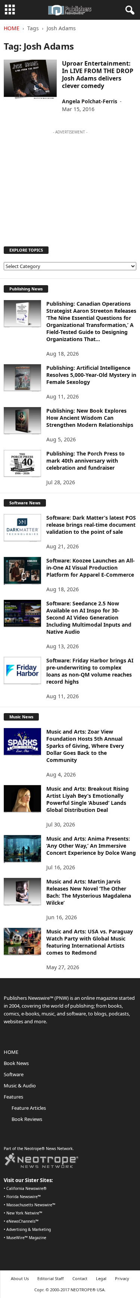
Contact (79, 1278)
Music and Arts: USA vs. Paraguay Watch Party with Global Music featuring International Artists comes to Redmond (89, 942)
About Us (20, 1278)
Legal (101, 1278)
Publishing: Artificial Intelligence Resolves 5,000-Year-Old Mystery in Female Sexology (91, 374)
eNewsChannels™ (22, 1221)
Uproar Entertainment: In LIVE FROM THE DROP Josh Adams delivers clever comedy (97, 74)
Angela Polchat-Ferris (89, 101)
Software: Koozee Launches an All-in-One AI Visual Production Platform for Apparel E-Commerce (90, 567)
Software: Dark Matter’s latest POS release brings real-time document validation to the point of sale (91, 524)
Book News (16, 1063)
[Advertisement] (70, 184)
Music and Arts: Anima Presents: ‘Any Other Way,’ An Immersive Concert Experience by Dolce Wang (91, 845)
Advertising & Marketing (28, 1229)
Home (11, 28)
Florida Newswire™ (23, 1196)
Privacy (122, 1278)
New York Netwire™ (24, 1213)
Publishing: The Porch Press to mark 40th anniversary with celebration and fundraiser (85, 460)
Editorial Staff (50, 1278)
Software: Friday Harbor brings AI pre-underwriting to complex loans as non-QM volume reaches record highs (89, 671)
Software (14, 1074)
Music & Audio (20, 1085)
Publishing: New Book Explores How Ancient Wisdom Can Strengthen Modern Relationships (89, 417)
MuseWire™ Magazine (26, 1237)
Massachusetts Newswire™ (30, 1204)
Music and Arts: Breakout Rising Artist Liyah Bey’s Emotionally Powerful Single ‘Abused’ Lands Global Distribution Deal (87, 799)
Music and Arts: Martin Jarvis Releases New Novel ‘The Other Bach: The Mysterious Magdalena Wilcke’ (88, 892)
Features (13, 1096)
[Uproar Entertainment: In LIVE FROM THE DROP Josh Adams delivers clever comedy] (30, 80)
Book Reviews (27, 1119)
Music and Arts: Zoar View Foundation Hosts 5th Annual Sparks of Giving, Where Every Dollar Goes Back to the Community (85, 745)
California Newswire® (26, 1188)
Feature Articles (29, 1108)
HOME (11, 1052)
